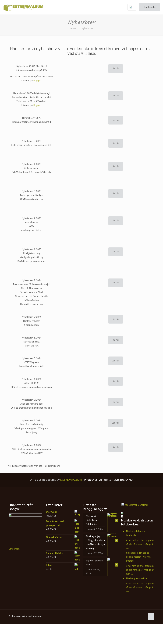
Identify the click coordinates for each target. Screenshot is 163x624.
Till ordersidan (149, 7)
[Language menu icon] (132, 7)
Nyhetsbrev (87, 28)
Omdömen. (14, 549)
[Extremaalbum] (23, 7)
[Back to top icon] (151, 616)
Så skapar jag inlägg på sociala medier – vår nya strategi (138, 557)
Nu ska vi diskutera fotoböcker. (137, 522)
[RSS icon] (133, 616)
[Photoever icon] (136, 616)
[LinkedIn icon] (123, 616)
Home (73, 28)
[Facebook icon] (113, 616)
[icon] (130, 616)
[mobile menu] (118, 7)
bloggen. (37, 80)
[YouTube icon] (120, 616)
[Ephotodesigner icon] (140, 616)
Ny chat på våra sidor (136, 578)
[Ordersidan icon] (143, 616)
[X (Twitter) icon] (116, 616)
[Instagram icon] (126, 616)
